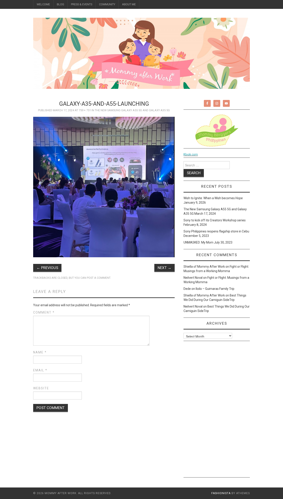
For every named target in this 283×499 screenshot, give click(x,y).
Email (40, 370)
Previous (47, 267)
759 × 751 (85, 110)
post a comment (98, 277)
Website (41, 388)
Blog (60, 4)
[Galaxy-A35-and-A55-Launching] (104, 187)
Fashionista (221, 493)
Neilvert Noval (193, 277)
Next (164, 267)
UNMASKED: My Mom (198, 242)
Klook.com (191, 154)
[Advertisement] (217, 410)
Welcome (43, 4)
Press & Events (81, 4)
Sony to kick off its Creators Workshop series (215, 220)
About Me (129, 4)
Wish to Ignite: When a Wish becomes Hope (213, 198)
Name (40, 352)
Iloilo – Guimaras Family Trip (215, 288)
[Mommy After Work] (141, 53)
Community (107, 4)
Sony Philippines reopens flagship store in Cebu (216, 231)
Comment (44, 312)
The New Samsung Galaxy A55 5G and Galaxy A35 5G (132, 110)
